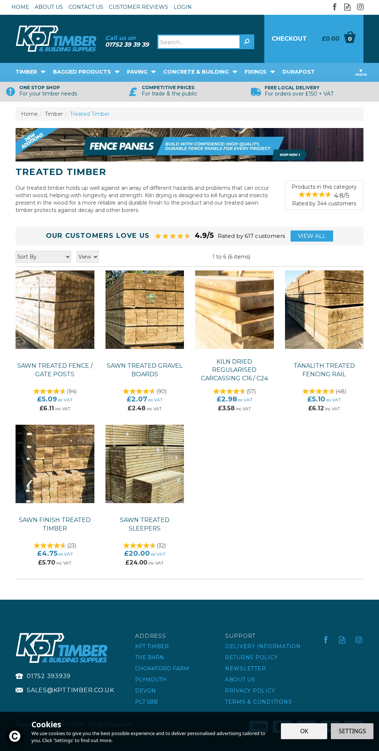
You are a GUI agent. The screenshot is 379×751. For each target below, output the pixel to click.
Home (20, 7)
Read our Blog (347, 6)
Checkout (289, 38)
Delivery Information (263, 646)
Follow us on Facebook (334, 6)
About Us (240, 679)
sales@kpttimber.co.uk (70, 690)
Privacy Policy (250, 690)
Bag (338, 39)
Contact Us (85, 7)
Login (183, 7)
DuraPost (298, 71)
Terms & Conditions (258, 701)
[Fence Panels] (189, 144)
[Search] (246, 41)
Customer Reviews (138, 7)
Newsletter (245, 668)
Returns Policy (251, 657)
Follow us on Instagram (360, 6)
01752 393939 (49, 676)
